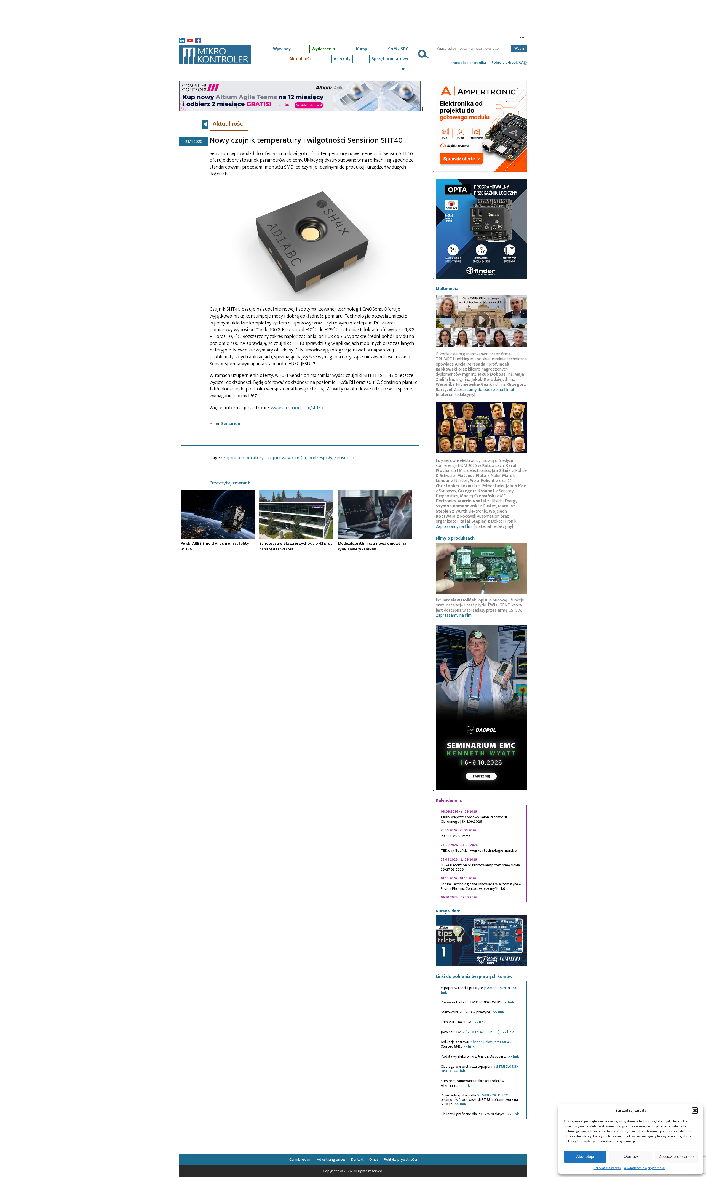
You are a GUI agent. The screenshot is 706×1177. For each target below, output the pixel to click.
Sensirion (230, 423)
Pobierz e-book (509, 62)
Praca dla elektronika (468, 63)
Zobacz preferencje (676, 1156)
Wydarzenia (323, 49)
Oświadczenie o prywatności (644, 1168)
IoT (405, 69)
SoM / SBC (398, 49)
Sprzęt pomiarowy (389, 59)
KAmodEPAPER (497, 988)
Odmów (631, 1156)
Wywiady (282, 49)
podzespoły (320, 458)
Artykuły (342, 59)
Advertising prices (331, 1159)
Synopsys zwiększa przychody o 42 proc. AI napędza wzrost (296, 546)
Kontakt (357, 1159)
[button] (695, 1110)
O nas (373, 1159)
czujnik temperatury (242, 458)
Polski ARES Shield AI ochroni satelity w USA (215, 546)
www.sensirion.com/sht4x (297, 408)
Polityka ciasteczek (607, 1168)
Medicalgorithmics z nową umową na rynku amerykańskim (372, 546)
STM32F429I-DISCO (482, 1032)
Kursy (361, 49)
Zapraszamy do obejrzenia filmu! (484, 389)
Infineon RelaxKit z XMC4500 (493, 1042)
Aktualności (301, 59)
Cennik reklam (300, 1159)
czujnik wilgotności (286, 458)
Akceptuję (585, 1156)
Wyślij (519, 48)
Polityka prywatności (400, 1159)
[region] (481, 853)
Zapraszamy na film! (454, 526)
